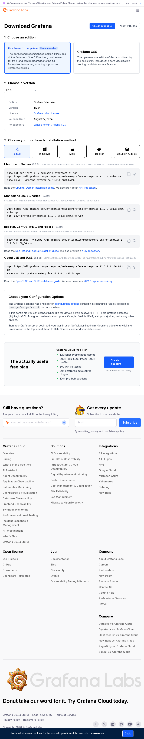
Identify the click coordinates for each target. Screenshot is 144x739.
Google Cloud (107, 470)
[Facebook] (96, 724)
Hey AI (103, 603)
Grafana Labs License (46, 113)
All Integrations (108, 453)
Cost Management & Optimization (71, 485)
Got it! (128, 733)
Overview (8, 453)
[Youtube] (130, 724)
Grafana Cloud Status (16, 541)
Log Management (61, 496)
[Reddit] (138, 724)
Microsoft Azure (108, 475)
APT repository (87, 187)
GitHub (7, 564)
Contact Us (105, 587)
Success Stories (109, 581)
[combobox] (21, 90)
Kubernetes (106, 481)
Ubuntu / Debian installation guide (34, 187)
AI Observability (60, 453)
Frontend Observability (17, 503)
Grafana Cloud (94, 701)
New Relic (105, 492)
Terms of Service (37, 3)
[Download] (134, 174)
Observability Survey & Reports (70, 581)
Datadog (104, 487)
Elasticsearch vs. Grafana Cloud (118, 634)
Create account (116, 362)
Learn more (97, 733)
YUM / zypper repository (98, 281)
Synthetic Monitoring (15, 509)
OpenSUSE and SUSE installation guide (37, 281)
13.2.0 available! (102, 25)
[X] (104, 724)
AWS (101, 464)
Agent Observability (15, 475)
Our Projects (10, 558)
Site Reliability (59, 491)
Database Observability (17, 498)
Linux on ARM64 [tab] (127, 153)
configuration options (66, 303)
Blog (53, 564)
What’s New (10, 536)
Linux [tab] (17, 153)
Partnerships (106, 570)
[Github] (121, 724)
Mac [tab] (72, 153)
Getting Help (106, 592)
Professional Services (112, 598)
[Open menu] (137, 10)
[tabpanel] (72, 222)
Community (57, 570)
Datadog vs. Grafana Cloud (115, 623)
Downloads (10, 570)
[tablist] (72, 151)
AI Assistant (10, 470)
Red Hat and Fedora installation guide (37, 250)
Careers (104, 564)
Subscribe (130, 422)
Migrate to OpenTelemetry (67, 502)
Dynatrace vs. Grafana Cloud (117, 629)
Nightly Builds (128, 25)
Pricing (7, 458)
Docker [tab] (99, 153)
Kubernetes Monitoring (17, 487)
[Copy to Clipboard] (128, 174)
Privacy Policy (59, 3)
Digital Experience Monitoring (69, 474)
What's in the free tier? (17, 464)
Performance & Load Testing (20, 515)
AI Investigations (13, 530)
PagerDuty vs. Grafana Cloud (117, 646)
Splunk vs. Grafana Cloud (114, 651)
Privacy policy (116, 431)
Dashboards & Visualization (20, 492)
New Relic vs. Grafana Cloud (116, 640)
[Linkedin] (113, 724)
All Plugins (105, 458)
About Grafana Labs (111, 558)
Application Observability (18, 481)
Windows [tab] (44, 153)
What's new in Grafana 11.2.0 (50, 124)
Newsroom (105, 575)
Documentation (60, 558)
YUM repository (91, 250)
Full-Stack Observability (65, 458)
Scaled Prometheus (63, 480)
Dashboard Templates (16, 575)
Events (55, 575)
